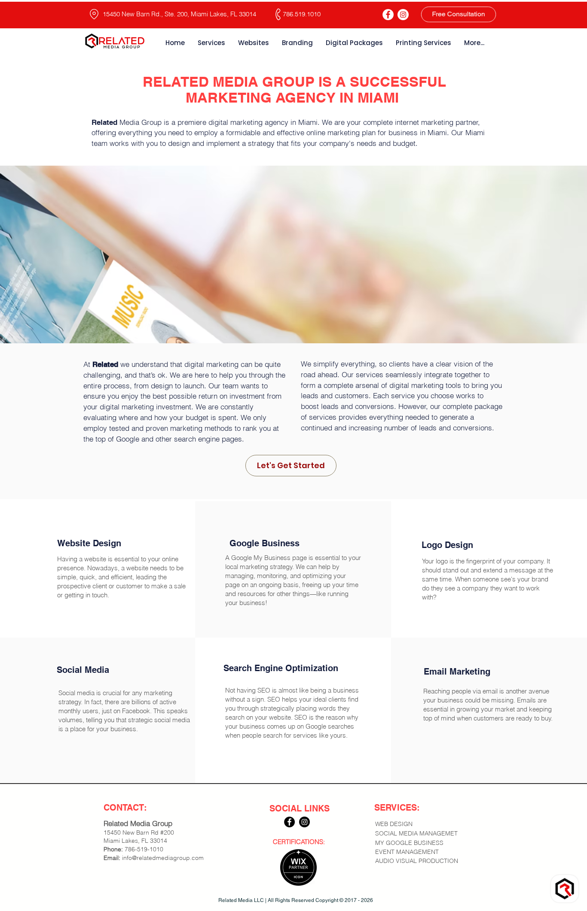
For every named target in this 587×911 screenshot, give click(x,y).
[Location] (94, 14)
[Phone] (278, 14)
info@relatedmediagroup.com (163, 858)
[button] (423, 843)
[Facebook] (388, 14)
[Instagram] (403, 14)
